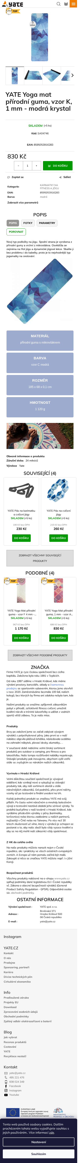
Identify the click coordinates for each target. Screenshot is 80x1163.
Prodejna (9, 962)
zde (51, 1132)
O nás (7, 958)
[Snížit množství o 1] (18, 165)
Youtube (14, 1094)
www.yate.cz (62, 878)
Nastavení (38, 1142)
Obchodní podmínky (16, 1016)
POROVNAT (16, 231)
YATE (7, 1051)
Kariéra (8, 972)
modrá (43, 196)
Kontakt (8, 953)
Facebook (15, 1086)
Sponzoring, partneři (16, 967)
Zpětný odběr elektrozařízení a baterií (28, 1021)
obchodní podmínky (22, 892)
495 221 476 (16, 1077)
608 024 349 (16, 1081)
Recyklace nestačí (15, 1056)
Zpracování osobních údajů (21, 1011)
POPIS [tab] (13, 223)
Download (10, 1007)
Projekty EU (11, 1002)
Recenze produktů (15, 1042)
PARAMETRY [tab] (47, 223)
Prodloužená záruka (16, 997)
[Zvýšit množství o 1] (36, 165)
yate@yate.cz (17, 1073)
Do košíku (60, 165)
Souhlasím (38, 1154)
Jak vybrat (10, 1037)
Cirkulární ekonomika (17, 981)
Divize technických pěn (18, 977)
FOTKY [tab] (27, 223)
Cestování (10, 1046)
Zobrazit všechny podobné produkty (40, 655)
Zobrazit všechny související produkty (40, 558)
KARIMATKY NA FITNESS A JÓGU (49, 187)
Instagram (15, 1090)
